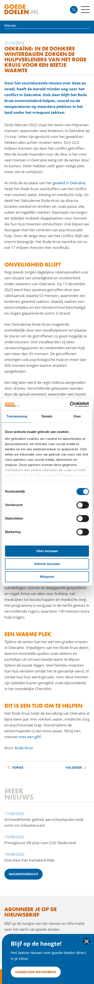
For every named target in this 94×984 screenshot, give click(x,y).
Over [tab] (77, 416)
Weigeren (47, 576)
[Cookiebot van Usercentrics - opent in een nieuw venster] (70, 404)
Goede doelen (29, 10)
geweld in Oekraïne (69, 182)
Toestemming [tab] (16, 416)
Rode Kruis (24, 747)
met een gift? (30, 736)
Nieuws (10, 25)
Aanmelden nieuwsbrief (35, 972)
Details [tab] (47, 416)
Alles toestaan (47, 551)
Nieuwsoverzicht (23, 874)
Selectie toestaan (47, 564)
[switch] (83, 504)
